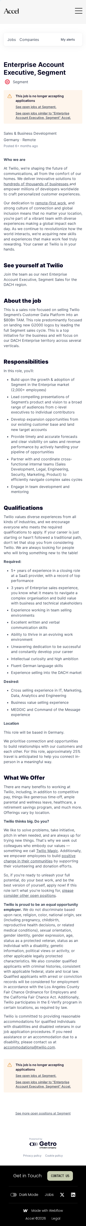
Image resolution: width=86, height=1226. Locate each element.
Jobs (49, 1194)
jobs (11, 39)
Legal (56, 1219)
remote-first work (50, 203)
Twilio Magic (47, 850)
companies (29, 39)
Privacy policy (32, 1155)
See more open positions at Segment (43, 1113)
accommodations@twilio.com (29, 1047)
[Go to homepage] (11, 11)
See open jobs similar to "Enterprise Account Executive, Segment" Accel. (43, 115)
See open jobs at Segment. (36, 107)
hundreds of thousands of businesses (36, 184)
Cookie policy (54, 1155)
